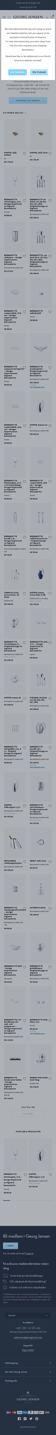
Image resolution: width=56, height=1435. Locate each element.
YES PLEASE (39, 72)
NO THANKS (17, 72)
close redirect (50, 23)
